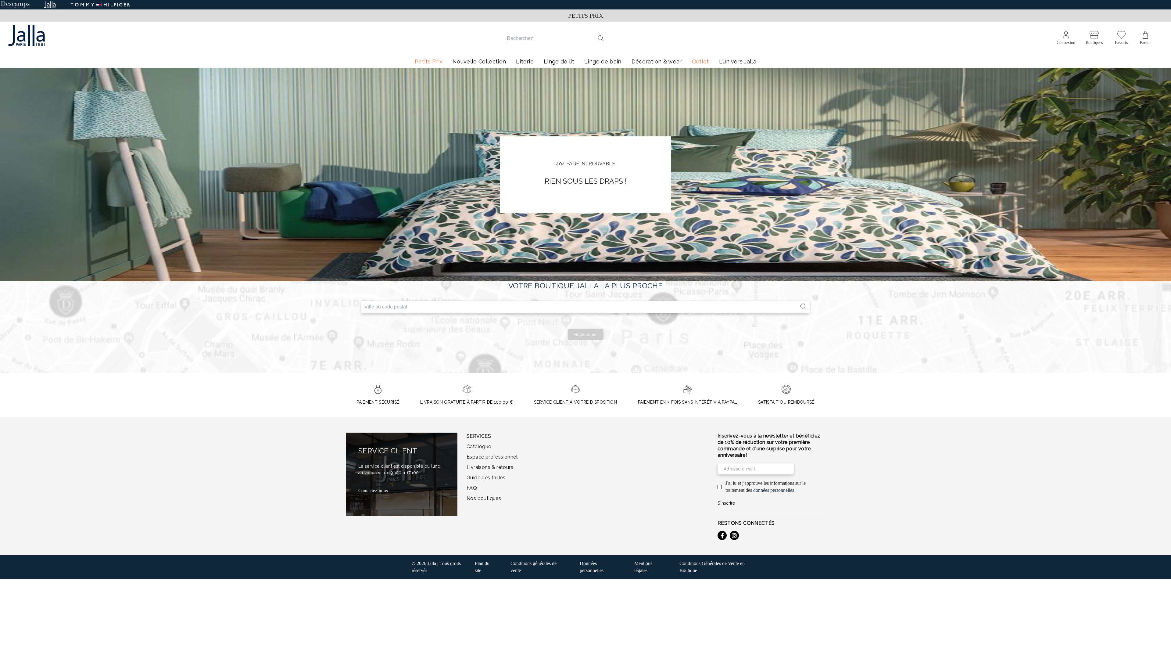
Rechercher (585, 334)
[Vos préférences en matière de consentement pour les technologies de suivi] (1160, 648)
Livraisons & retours (490, 467)
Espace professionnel (492, 457)
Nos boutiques (484, 498)
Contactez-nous (373, 490)
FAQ (472, 488)
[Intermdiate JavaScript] (722, 535)
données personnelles (773, 490)
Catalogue (479, 446)
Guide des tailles (486, 478)
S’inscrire (726, 503)
